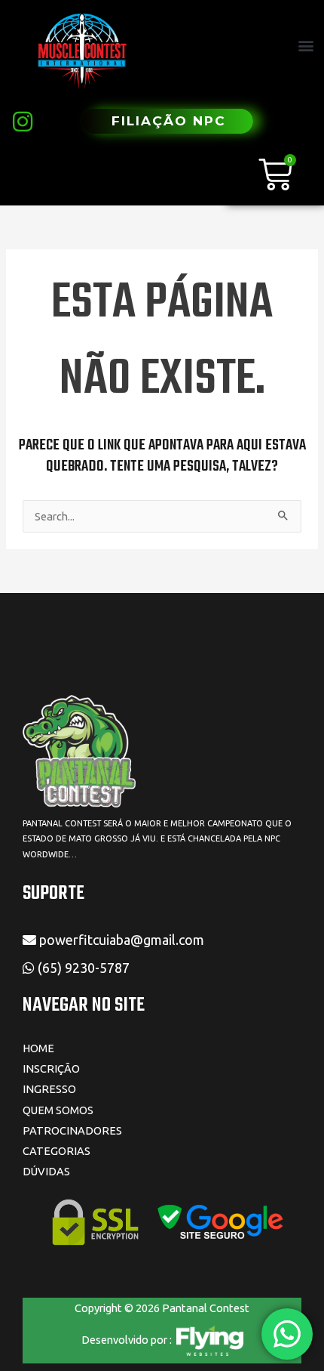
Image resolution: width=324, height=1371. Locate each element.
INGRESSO (49, 1088)
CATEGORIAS (56, 1150)
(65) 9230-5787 (85, 967)
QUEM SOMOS (58, 1110)
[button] (305, 45)
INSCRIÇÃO (51, 1068)
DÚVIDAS (46, 1171)
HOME (38, 1048)
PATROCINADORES (72, 1130)
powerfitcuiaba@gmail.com (120, 939)
